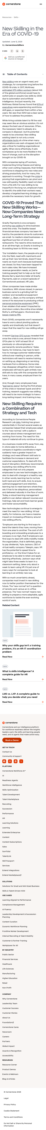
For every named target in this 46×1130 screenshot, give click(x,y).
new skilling (17, 225)
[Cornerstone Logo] (11, 4)
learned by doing (11, 386)
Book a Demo (12, 740)
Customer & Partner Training (14, 941)
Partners (6, 1041)
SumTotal (6, 851)
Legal (6, 1098)
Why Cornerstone (9, 999)
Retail (4, 983)
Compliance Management (13, 905)
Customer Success (10, 1008)
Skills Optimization (10, 790)
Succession (7, 809)
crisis (37, 176)
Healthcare (7, 964)
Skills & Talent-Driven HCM (13, 891)
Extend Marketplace (11, 875)
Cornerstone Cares (10, 1027)
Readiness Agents (10, 780)
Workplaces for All (10, 945)
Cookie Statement (11, 1111)
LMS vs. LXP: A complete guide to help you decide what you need (22, 688)
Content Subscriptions (12, 842)
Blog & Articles (8, 1079)
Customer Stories (9, 1013)
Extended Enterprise (11, 832)
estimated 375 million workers (16, 90)
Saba (4, 847)
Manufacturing (8, 973)
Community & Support (11, 756)
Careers (5, 1036)
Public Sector (8, 954)
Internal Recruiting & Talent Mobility (17, 936)
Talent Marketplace (10, 799)
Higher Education (9, 978)
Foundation (7, 1022)
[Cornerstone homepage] (23, 723)
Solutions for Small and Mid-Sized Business (20, 886)
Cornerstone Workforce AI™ (14, 771)
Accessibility (7, 1055)
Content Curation (9, 922)
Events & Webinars (10, 1074)
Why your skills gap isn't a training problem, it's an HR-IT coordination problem (19, 611)
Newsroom (7, 1032)
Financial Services (10, 959)
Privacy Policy (10, 1104)
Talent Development (11, 794)
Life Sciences (8, 969)
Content (5, 837)
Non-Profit (6, 988)
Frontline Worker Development (15, 931)
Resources (6, 17)
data (18, 422)
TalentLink (6, 856)
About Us (6, 1018)
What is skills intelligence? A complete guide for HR (20, 666)
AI (3, 775)
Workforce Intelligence (12, 785)
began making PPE (11, 315)
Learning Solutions (10, 823)
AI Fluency (6, 909)
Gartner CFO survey (20, 335)
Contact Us (7, 752)
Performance (8, 813)
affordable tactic (10, 140)
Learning (6, 828)
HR (3, 818)
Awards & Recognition (11, 1051)
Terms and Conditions (13, 1117)
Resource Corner (9, 1065)
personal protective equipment (17, 303)
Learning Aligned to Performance (16, 900)
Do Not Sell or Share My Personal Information (18, 1124)
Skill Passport (8, 861)
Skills (16, 17)
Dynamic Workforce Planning (14, 926)
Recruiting (6, 804)
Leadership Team (9, 1003)
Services (6, 865)
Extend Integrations (10, 870)
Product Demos (9, 1069)
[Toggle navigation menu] (40, 4)
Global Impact (8, 1046)
